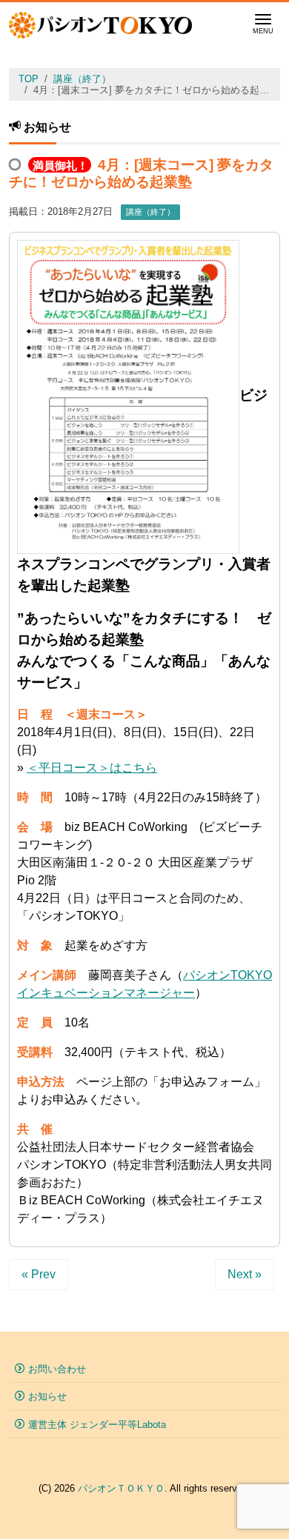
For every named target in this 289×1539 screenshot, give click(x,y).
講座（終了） (150, 211)
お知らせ (47, 1396)
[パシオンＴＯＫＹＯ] (100, 23)
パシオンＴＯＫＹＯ (121, 1488)
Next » (244, 1274)
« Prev (38, 1274)
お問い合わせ (57, 1369)
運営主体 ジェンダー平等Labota (97, 1424)
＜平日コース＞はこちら (92, 767)
